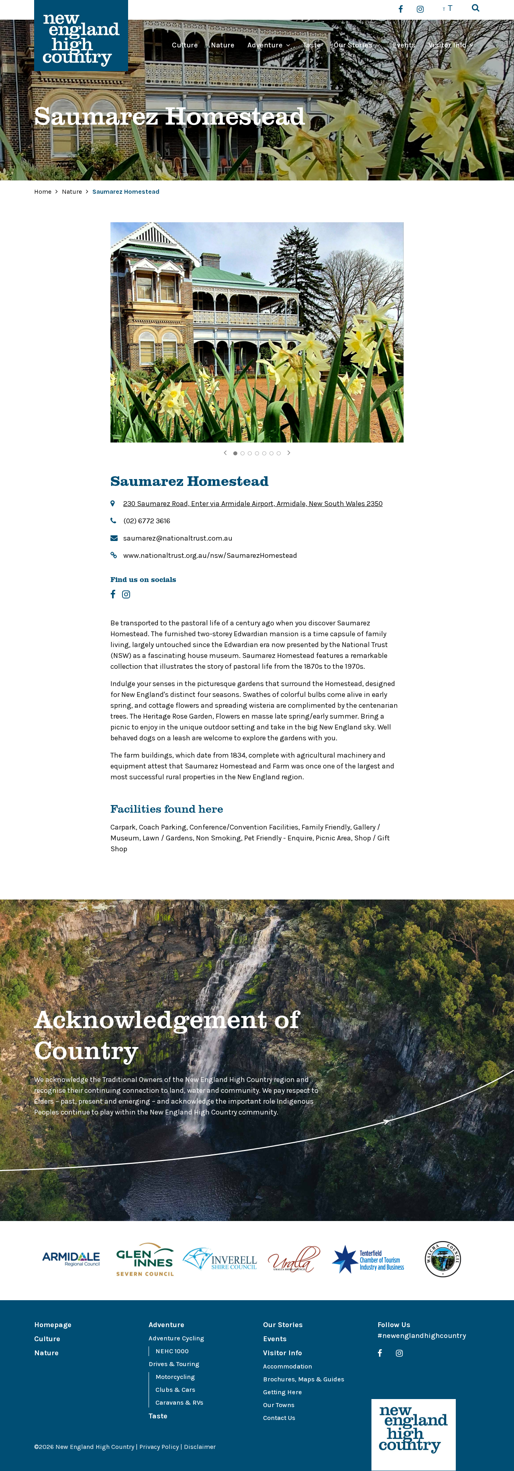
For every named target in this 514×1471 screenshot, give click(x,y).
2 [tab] (243, 453)
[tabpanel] (257, 332)
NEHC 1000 (172, 1351)
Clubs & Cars (175, 1389)
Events (404, 45)
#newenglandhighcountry (421, 1335)
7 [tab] (279, 453)
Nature (223, 45)
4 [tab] (257, 453)
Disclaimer (200, 1447)
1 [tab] (235, 453)
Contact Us (279, 1418)
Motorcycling (175, 1377)
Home (42, 191)
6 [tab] (271, 453)
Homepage (52, 1324)
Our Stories (353, 45)
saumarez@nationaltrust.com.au (178, 538)
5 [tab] (264, 453)
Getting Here (282, 1392)
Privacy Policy (159, 1447)
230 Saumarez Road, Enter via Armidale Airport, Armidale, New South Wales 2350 (253, 503)
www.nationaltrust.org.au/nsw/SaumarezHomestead (210, 555)
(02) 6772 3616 (146, 520)
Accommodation (287, 1366)
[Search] (475, 8)
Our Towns (278, 1405)
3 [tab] (250, 453)
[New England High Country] (413, 1435)
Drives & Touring (174, 1364)
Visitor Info (447, 45)
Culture (185, 45)
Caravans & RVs (179, 1402)
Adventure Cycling (176, 1338)
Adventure (265, 45)
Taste (312, 45)
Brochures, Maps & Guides (303, 1379)
